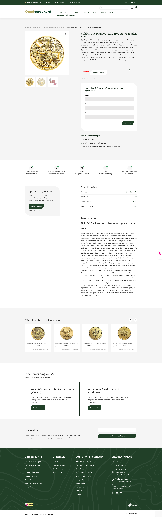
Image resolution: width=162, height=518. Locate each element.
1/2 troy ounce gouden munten (60, 27)
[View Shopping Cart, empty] (135, 8)
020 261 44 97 (40, 210)
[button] (67, 12)
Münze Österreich (131, 192)
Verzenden (128, 123)
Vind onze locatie (121, 479)
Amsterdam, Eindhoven (123, 481)
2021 (135, 206)
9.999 (135, 197)
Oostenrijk (133, 201)
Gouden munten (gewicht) (44, 27)
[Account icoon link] (132, 8)
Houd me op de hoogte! (117, 436)
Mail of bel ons (120, 470)
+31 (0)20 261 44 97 (122, 475)
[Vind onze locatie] (113, 480)
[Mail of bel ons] (113, 472)
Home (26, 27)
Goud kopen (32, 27)
